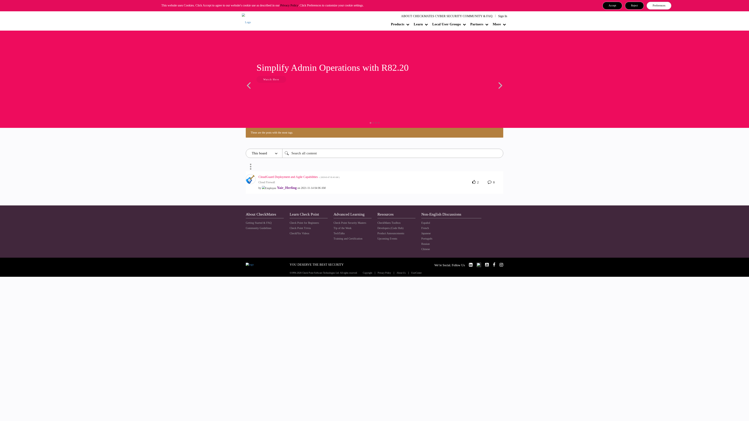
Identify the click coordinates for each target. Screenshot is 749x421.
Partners (476, 24)
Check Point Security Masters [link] (350, 222)
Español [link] (425, 222)
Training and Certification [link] (348, 238)
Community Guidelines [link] (258, 228)
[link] (469, 264)
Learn (418, 24)
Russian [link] (425, 243)
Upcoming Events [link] (387, 238)
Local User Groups (446, 24)
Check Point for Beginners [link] (304, 222)
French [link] (425, 228)
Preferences (659, 5)
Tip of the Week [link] (342, 228)
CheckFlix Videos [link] (299, 233)
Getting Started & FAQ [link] (259, 222)
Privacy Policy (289, 5)
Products (397, 24)
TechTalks (339, 233)
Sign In (502, 16)
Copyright (367, 273)
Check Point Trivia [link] (300, 228)
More (497, 24)
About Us (401, 273)
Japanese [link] (426, 233)
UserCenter (416, 273)
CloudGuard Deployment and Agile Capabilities (299, 177)
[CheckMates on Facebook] (492, 264)
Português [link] (426, 238)
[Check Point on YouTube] (485, 264)
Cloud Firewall (266, 182)
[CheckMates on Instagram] (499, 264)
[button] (612, 6)
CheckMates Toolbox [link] (389, 222)
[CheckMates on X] (477, 264)
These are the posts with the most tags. (272, 132)
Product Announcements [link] (390, 233)
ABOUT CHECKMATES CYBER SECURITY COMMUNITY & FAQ (447, 16)
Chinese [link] (425, 249)
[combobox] (392, 153)
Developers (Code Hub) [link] (390, 228)
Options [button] (251, 167)
